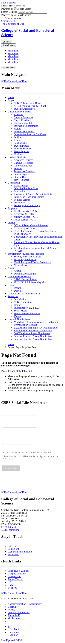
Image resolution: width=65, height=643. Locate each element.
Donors (17, 290)
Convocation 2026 (23, 123)
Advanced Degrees (23, 160)
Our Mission (20, 299)
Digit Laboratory (22, 233)
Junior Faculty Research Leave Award (33, 330)
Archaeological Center (25, 228)
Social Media (20, 310)
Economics (19, 191)
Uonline (18, 154)
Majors (17, 128)
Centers (11, 222)
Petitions (18, 137)
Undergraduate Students (20, 111)
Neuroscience (20, 265)
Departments (14, 182)
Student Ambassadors (24, 108)
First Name (9, 425)
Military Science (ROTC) (26, 216)
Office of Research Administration (31, 225)
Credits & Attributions (19, 612)
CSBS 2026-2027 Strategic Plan (24, 293)
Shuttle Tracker (15, 579)
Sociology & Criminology (27, 205)
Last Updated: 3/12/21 (12, 640)
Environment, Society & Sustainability (33, 194)
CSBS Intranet (8, 527)
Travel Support (21, 151)
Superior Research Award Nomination (33, 336)
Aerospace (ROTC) (24, 214)
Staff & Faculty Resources (27, 313)
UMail (11, 585)
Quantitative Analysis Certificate (30, 134)
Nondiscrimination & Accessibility (25, 604)
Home (11, 97)
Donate (17, 288)
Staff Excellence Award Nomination (32, 333)
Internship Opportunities (26, 125)
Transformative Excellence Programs (26, 253)
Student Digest (21, 145)
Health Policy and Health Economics (32, 262)
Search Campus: (9, 11)
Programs (12, 208)
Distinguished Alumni (25, 273)
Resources (13, 296)
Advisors (18, 114)
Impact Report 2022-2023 (27, 307)
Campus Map (14, 576)
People (11, 100)
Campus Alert (8, 21)
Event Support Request (25, 324)
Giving (11, 285)
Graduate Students (17, 157)
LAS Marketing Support (20, 551)
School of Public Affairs (26, 188)
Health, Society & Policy (26, 211)
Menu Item (13, 50)
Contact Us (13, 548)
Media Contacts (15, 618)
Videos (17, 316)
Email (6, 412)
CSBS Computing (23, 302)
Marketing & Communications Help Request (36, 322)
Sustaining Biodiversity (25, 259)
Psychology (20, 202)
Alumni (11, 268)
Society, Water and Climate (27, 256)
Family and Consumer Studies (29, 197)
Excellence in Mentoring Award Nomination (36, 327)
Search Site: (7, 5)
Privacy (11, 609)
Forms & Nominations (19, 319)
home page (23, 382)
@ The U (12, 587)
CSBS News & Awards (19, 276)
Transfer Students (22, 148)
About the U (14, 615)
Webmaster (13, 554)
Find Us (12, 546)
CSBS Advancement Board (27, 103)
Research (18, 140)
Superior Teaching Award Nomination (33, 339)
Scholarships (20, 143)
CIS (10, 582)
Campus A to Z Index (18, 570)
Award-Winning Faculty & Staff (30, 106)
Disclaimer (13, 606)
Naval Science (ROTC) (25, 219)
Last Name (9, 437)
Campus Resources (23, 117)
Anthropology (21, 185)
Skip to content (8, 2)
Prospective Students (24, 131)
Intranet (17, 305)
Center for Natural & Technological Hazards (36, 231)
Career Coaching (22, 120)
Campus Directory (17, 573)
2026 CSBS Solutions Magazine (30, 282)
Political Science (22, 199)
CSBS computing (10, 529)
